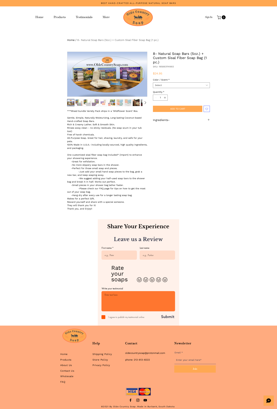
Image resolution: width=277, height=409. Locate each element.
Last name (144, 248)
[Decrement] (155, 97)
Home (71, 40)
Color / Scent (161, 79)
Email (178, 352)
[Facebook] (130, 400)
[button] (222, 17)
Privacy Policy (101, 365)
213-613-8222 (142, 359)
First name (107, 248)
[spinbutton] (160, 97)
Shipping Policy (102, 354)
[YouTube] (145, 400)
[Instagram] (138, 400)
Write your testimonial (112, 288)
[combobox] (181, 85)
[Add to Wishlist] (207, 109)
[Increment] (165, 97)
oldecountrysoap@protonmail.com (145, 353)
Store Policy (100, 359)
